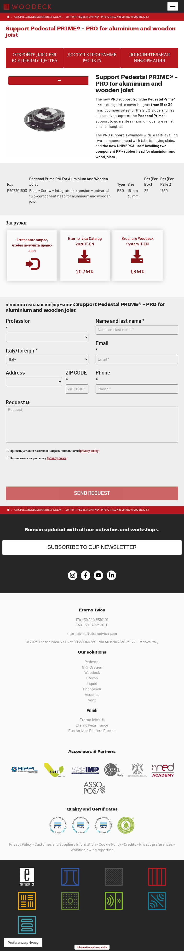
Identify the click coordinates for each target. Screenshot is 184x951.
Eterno (92, 678)
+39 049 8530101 (95, 620)
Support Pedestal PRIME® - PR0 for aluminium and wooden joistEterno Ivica (28, 6)
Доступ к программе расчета (92, 58)
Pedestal (92, 662)
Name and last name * (120, 321)
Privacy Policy (20, 844)
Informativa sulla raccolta (92, 947)
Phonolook (92, 689)
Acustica (92, 695)
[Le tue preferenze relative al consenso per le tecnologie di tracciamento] (23, 942)
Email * (102, 347)
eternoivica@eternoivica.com (92, 634)
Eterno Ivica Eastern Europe (92, 731)
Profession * (18, 325)
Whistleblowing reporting (92, 850)
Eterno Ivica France (92, 725)
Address (15, 372)
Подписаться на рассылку (38, 458)
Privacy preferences (156, 844)
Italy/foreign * (21, 350)
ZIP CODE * (76, 376)
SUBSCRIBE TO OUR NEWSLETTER (92, 547)
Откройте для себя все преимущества (35, 58)
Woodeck (92, 673)
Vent (92, 700)
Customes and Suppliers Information (65, 844)
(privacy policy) (89, 451)
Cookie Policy (110, 844)
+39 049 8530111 (96, 625)
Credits (130, 844)
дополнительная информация (149, 58)
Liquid (92, 684)
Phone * (103, 376)
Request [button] (15, 402)
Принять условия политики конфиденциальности (54, 451)
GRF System (92, 667)
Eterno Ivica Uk (92, 720)
